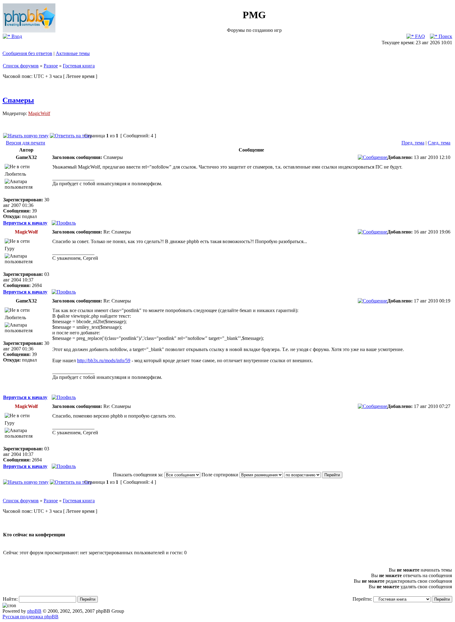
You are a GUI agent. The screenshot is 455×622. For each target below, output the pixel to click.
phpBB (34, 611)
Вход (16, 36)
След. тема (439, 142)
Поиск (444, 36)
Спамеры (18, 100)
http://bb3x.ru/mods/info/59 (103, 360)
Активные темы (73, 53)
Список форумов (21, 65)
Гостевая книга (79, 65)
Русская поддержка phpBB (30, 616)
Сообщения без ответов (27, 53)
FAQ (419, 36)
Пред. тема (412, 142)
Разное (51, 65)
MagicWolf (39, 113)
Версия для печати (25, 142)
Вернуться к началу (25, 222)
